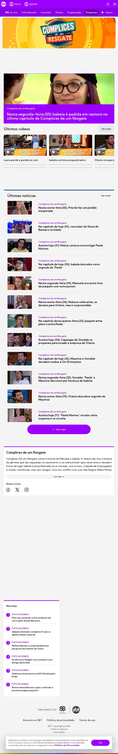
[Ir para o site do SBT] (76, 710)
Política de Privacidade (67, 745)
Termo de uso (87, 720)
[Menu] (114, 4)
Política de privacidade (60, 720)
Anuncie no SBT (32, 720)
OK (100, 742)
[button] (59, 208)
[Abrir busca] (108, 4)
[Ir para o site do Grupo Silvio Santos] (54, 710)
